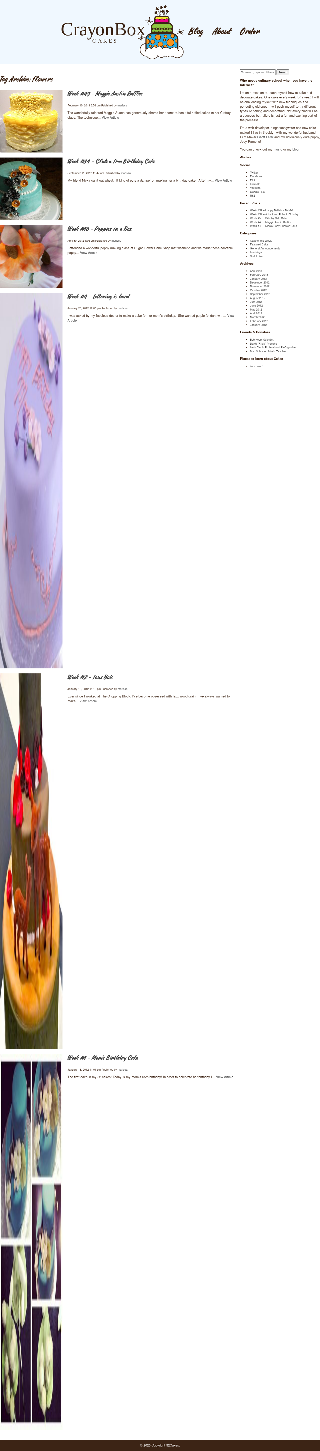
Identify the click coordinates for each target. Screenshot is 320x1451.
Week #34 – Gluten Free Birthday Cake (111, 161)
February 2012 (259, 321)
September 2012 (260, 294)
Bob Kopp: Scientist (262, 339)
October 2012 (258, 290)
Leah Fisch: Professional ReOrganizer (273, 347)
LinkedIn (255, 184)
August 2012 (257, 298)
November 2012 (260, 286)
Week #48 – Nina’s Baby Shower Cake (273, 226)
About (221, 32)
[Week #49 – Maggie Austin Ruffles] (31, 121)
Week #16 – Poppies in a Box (100, 229)
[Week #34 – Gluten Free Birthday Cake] (31, 189)
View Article (110, 117)
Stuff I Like (256, 256)
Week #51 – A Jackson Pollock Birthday (274, 214)
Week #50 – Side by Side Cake (269, 218)
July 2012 (256, 302)
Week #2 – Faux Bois (90, 677)
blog (295, 149)
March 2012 (257, 317)
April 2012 (256, 313)
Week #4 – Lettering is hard (98, 297)
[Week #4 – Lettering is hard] (31, 480)
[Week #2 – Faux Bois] (31, 861)
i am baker (256, 366)
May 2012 (256, 309)
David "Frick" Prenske (263, 343)
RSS (253, 195)
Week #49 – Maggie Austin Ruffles (105, 94)
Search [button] (282, 72)
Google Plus (257, 192)
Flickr (253, 180)
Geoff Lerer (265, 136)
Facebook (256, 176)
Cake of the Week (261, 240)
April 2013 (256, 271)
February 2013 (259, 274)
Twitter (254, 172)
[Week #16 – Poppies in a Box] (31, 256)
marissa (122, 105)
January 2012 (258, 325)
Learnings (256, 252)
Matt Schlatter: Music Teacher (268, 351)
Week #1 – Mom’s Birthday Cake (103, 1058)
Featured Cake (259, 244)
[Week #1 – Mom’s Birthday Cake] (31, 1242)
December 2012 (260, 282)
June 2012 (256, 305)
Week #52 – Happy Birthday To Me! (271, 210)
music (278, 149)
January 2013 (258, 278)
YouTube (255, 188)
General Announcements (265, 248)
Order (250, 32)
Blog (196, 32)
